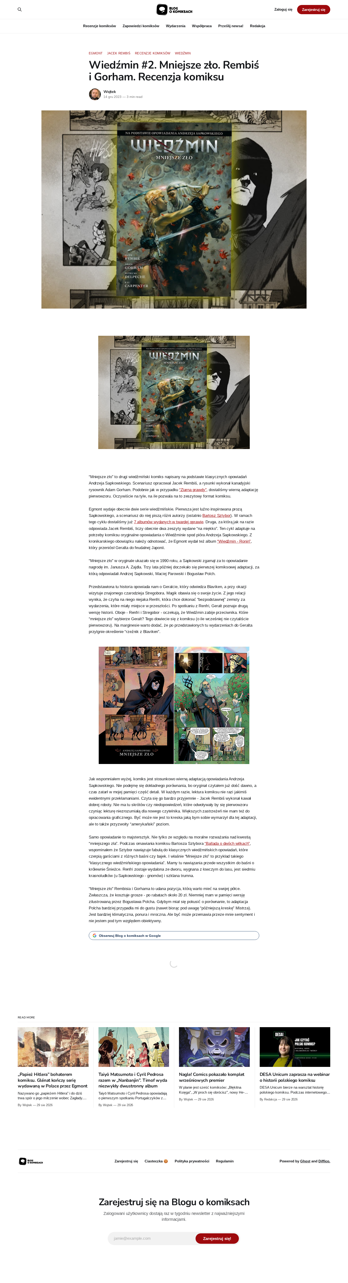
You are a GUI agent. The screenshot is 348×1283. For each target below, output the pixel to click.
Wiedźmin (183, 53)
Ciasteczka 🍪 (156, 1161)
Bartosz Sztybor (216, 515)
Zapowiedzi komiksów (141, 26)
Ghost (305, 1161)
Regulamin (225, 1161)
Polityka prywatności (192, 1161)
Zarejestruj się (313, 10)
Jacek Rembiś (119, 53)
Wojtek (109, 91)
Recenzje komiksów (99, 26)
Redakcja (257, 26)
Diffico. (324, 1161)
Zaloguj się (283, 9)
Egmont (96, 53)
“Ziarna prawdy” (192, 490)
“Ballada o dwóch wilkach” (227, 843)
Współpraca (202, 26)
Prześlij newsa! (230, 26)
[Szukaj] (19, 9)
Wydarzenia (175, 26)
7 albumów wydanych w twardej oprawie (168, 522)
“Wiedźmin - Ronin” (234, 541)
